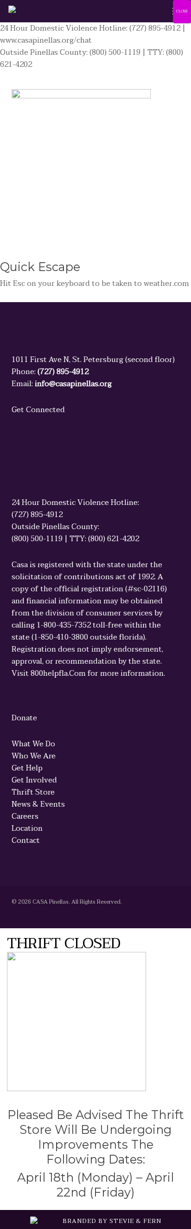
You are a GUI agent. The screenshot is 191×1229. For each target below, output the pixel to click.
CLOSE (182, 11)
